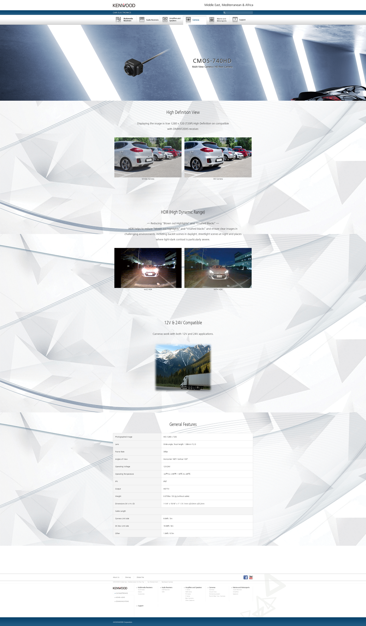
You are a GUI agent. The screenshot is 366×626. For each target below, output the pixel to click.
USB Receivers (166, 590)
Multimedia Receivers (145, 587)
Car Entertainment (153, 582)
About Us (116, 577)
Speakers (235, 594)
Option (140, 592)
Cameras (194, 20)
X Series (187, 590)
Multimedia (141, 590)
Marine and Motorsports (241, 587)
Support (241, 20)
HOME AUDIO (120, 597)
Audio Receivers (167, 587)
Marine (218, 20)
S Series (187, 596)
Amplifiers (236, 592)
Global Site (140, 577)
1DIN (163, 592)
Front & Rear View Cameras (217, 596)
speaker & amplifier (171, 20)
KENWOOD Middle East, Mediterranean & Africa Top (128, 582)
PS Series (188, 594)
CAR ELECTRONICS (122, 593)
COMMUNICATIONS (122, 601)
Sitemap (128, 577)
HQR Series (188, 592)
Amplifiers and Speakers (193, 587)
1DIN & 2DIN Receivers (148, 20)
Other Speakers (189, 600)
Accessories (141, 594)
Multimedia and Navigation (124, 20)
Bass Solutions (189, 598)
